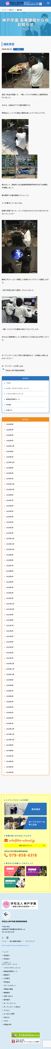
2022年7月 (9, 565)
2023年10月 (10, 489)
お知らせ (11, 10)
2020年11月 (10, 669)
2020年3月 (9, 712)
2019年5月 (9, 767)
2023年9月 (9, 495)
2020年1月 (9, 723)
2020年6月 (9, 696)
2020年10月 (10, 674)
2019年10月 (10, 739)
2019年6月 (9, 761)
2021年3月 (9, 647)
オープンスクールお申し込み (12, 366)
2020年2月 (9, 718)
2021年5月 (9, 636)
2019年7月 (9, 756)
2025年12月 (10, 446)
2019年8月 (9, 750)
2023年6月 (9, 506)
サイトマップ (30, 941)
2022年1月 (9, 598)
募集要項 (7, 992)
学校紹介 (7, 955)
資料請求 (7, 1000)
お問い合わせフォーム (25, 845)
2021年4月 (9, 642)
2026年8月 (9, 424)
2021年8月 (9, 620)
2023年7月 (9, 500)
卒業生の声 (7, 1024)
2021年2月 (9, 652)
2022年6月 (9, 571)
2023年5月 (9, 511)
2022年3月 (9, 587)
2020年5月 (9, 701)
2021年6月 (9, 631)
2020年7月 (9, 691)
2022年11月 (10, 544)
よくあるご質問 (9, 1014)
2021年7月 (9, 625)
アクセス (7, 1010)
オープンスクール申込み (12, 1007)
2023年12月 (10, 484)
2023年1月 (9, 533)
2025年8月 (9, 451)
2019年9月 (9, 745)
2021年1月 (9, 658)
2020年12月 (10, 663)
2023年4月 (9, 517)
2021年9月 (9, 614)
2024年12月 (10, 462)
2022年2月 (9, 593)
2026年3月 (9, 440)
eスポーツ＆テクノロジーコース (17, 388)
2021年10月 (10, 609)
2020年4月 (9, 707)
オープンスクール (10, 1003)
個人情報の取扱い (16, 941)
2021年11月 (10, 604)
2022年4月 (9, 582)
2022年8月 (9, 560)
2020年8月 (9, 685)
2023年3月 (9, 522)
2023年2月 (9, 527)
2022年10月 (10, 549)
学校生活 (7, 982)
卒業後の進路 (8, 989)
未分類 (8, 404)
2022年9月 (9, 555)
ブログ (18, 49)
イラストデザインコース (14, 394)
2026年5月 (9, 429)
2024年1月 (9, 478)
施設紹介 (7, 975)
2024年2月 (9, 473)
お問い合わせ (8, 996)
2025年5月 (9, 457)
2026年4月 (9, 435)
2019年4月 (9, 772)
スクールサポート (10, 985)
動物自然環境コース (13, 399)
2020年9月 (9, 680)
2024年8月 (9, 468)
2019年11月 (10, 734)
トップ (4, 10)
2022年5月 (9, 576)
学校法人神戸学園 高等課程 (15, 370)
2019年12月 (10, 729)
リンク (4, 941)
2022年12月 (10, 538)
